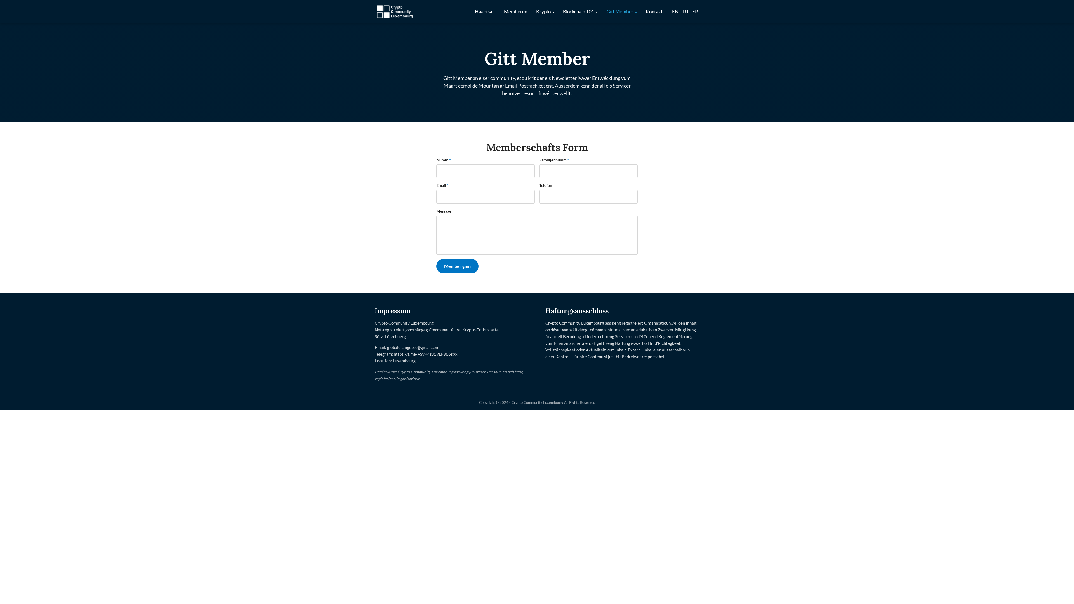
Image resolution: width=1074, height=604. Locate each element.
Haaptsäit (485, 12)
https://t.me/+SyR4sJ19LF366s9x (426, 354)
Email (442, 185)
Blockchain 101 (578, 12)
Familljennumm (554, 159)
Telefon (545, 185)
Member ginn (457, 266)
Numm (443, 159)
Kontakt (654, 12)
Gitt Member (620, 12)
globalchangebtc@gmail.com (413, 347)
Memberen (515, 12)
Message (443, 211)
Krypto (543, 12)
